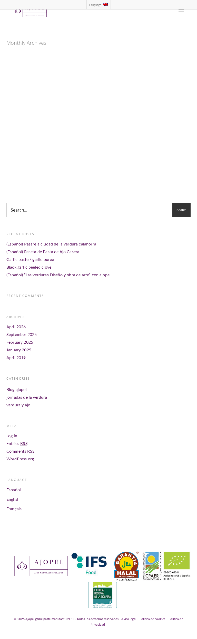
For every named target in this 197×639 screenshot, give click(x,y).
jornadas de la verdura (26, 397)
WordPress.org (20, 459)
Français (14, 509)
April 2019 (16, 358)
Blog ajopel (53, 165)
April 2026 (16, 327)
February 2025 (19, 342)
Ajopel (39, 165)
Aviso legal (128, 618)
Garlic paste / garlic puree (30, 260)
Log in (11, 436)
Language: (96, 5)
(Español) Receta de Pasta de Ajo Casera (42, 252)
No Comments (73, 165)
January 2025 (18, 350)
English (12, 499)
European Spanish (112, 174)
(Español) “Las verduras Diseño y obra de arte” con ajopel (58, 275)
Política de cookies (152, 618)
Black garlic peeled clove (28, 267)
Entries (17, 444)
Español (13, 490)
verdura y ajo (18, 405)
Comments (20, 451)
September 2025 (21, 335)
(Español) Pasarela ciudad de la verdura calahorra (51, 244)
